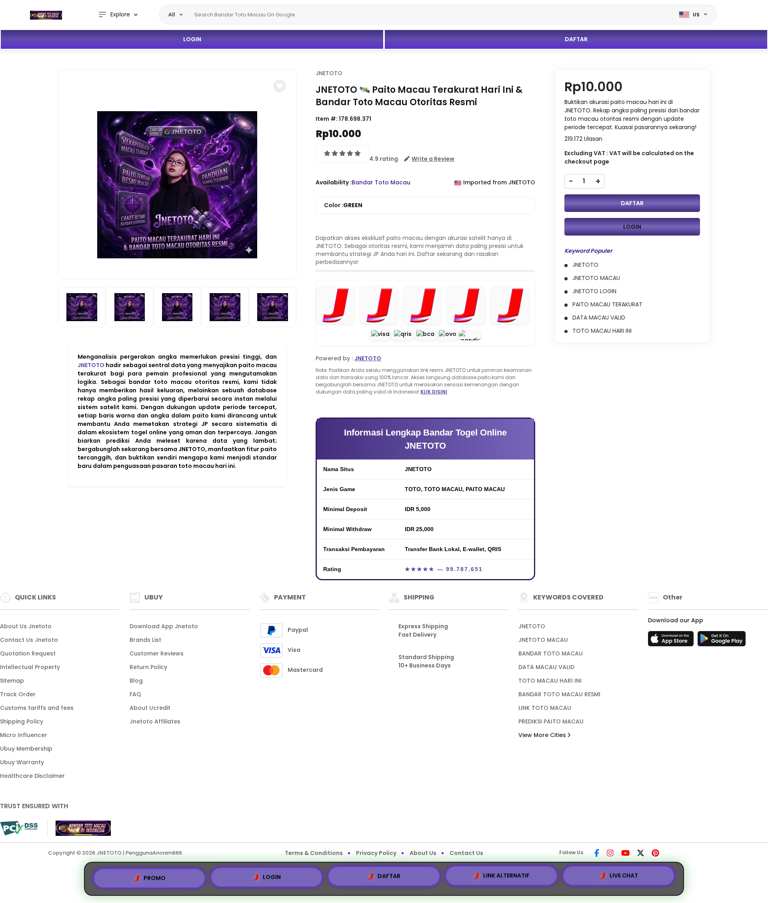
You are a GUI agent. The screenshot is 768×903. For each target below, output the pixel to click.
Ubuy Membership (26, 749)
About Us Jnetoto (26, 626)
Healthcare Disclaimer (32, 776)
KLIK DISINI (433, 391)
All (171, 14)
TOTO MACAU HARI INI (550, 681)
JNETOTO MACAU (543, 640)
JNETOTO (91, 365)
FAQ (135, 694)
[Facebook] (596, 854)
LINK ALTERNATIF (506, 878)
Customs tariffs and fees (37, 708)
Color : (343, 205)
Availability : (334, 182)
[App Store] (672, 641)
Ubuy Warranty (22, 762)
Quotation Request (28, 653)
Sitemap (12, 681)
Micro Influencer (23, 735)
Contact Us (466, 853)
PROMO (155, 875)
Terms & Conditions (314, 853)
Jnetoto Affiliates (155, 721)
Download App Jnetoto (164, 626)
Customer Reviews (157, 653)
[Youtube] (625, 854)
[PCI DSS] (19, 828)
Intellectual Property (30, 667)
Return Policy (148, 667)
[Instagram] (610, 854)
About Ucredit (150, 708)
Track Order (18, 694)
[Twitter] (640, 854)
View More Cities (543, 735)
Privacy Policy (376, 853)
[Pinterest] (655, 854)
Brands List (145, 640)
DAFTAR (576, 39)
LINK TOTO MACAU (544, 708)
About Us (423, 853)
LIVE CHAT (624, 879)
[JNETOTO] (46, 15)
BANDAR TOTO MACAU (550, 653)
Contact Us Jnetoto (29, 640)
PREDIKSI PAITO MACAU (551, 721)
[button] (279, 86)
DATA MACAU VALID (546, 667)
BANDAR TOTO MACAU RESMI (559, 694)
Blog (136, 681)
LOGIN (192, 39)
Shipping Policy (21, 721)
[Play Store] (722, 641)
